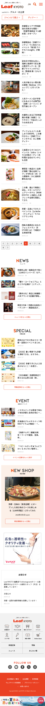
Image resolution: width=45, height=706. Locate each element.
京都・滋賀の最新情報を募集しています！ (20, 600)
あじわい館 (33, 651)
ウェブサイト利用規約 (13, 683)
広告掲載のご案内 (13, 679)
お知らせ (7, 593)
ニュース (12, 651)
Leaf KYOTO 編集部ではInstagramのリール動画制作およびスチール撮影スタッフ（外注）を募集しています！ (22, 584)
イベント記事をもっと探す (22, 457)
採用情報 (35, 679)
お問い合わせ (24, 686)
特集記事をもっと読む (22, 387)
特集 (33, 645)
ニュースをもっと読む (22, 317)
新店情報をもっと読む (22, 521)
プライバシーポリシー (31, 683)
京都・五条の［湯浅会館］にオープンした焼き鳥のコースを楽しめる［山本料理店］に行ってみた (22, 507)
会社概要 (25, 679)
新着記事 (12, 645)
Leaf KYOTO (5, 12)
